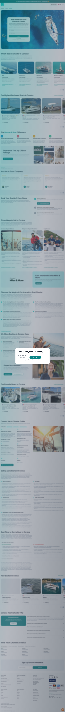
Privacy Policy (38, 359)
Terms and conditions (21, 360)
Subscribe (35, 357)
